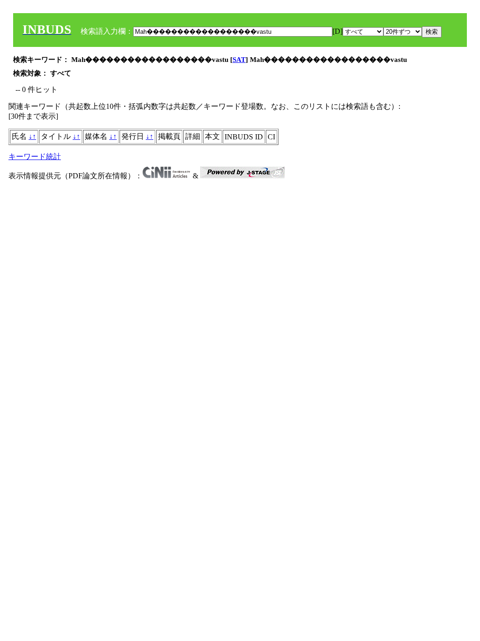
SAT (239, 59)
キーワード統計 (34, 156)
